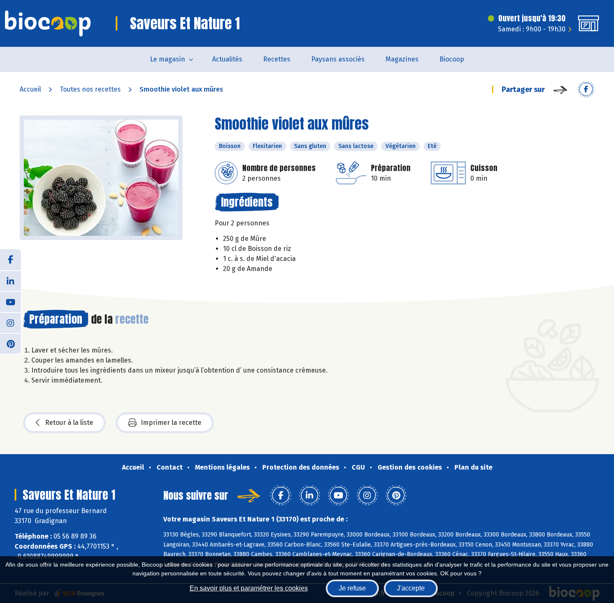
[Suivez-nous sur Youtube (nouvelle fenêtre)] (10, 301)
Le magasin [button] (167, 59)
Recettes (276, 59)
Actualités (227, 59)
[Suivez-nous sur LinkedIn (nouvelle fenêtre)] (10, 280)
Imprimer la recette (171, 423)
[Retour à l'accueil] (48, 23)
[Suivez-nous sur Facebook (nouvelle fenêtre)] (10, 259)
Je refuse (352, 588)
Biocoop (451, 59)
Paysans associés (338, 59)
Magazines (402, 59)
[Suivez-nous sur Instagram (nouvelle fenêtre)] (10, 322)
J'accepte (411, 588)
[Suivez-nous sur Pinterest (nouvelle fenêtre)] (10, 343)
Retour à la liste (69, 423)
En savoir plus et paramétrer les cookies (249, 588)
